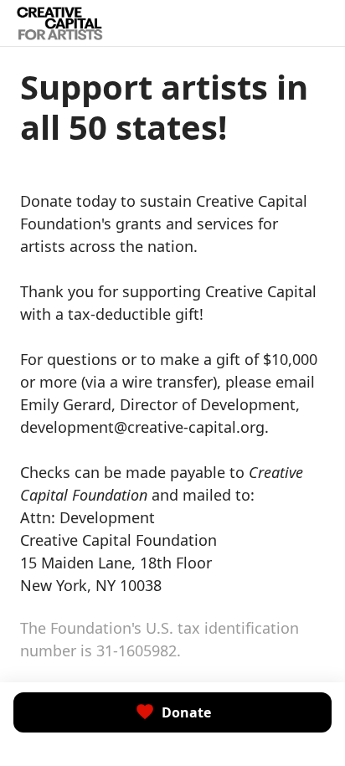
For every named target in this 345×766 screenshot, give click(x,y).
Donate (186, 712)
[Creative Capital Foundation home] (60, 23)
